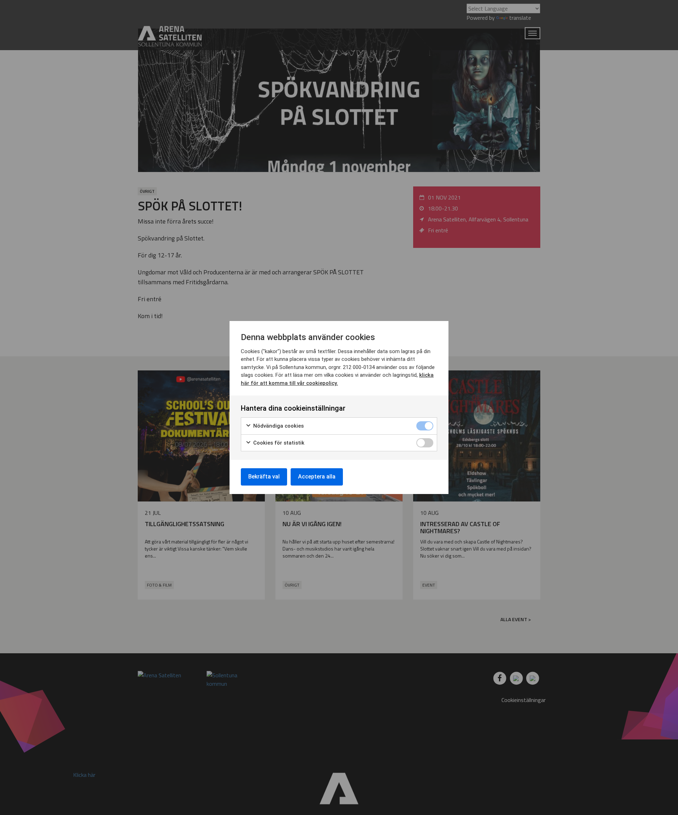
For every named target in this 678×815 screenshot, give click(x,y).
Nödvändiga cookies (278, 426)
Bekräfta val (264, 476)
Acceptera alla (316, 476)
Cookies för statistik (278, 443)
